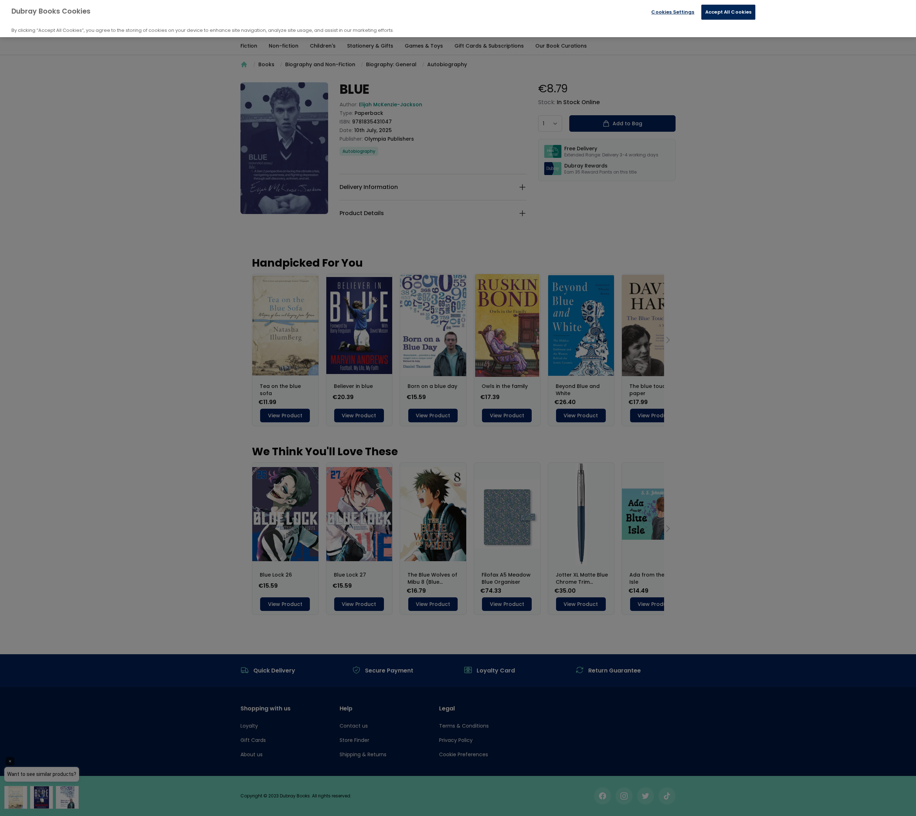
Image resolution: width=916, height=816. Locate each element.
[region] (458, 18)
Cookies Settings (672, 12)
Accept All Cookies (728, 12)
